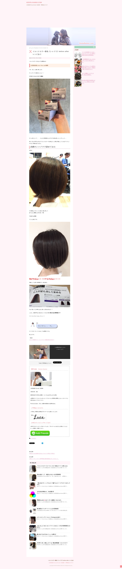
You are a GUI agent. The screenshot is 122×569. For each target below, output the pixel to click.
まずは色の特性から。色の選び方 (45, 491)
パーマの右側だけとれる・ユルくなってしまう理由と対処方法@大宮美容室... (88, 54)
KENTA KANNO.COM (34, 2)
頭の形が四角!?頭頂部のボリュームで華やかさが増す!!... (88, 82)
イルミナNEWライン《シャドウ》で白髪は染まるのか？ (41, 339)
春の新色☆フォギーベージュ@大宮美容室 (47, 508)
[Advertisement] (61, 17)
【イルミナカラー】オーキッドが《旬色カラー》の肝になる (52, 466)
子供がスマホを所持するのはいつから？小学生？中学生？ (42, 453)
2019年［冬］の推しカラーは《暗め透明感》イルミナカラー (52, 542)
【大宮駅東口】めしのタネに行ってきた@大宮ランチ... (88, 61)
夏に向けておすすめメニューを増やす (46, 534)
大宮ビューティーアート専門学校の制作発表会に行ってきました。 (44, 458)
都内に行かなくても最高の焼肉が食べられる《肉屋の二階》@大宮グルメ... (88, 68)
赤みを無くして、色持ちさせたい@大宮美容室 (49, 474)
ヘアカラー (33, 438)
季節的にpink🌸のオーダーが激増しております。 (49, 500)
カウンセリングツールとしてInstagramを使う (48, 517)
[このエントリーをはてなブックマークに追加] (42, 443)
